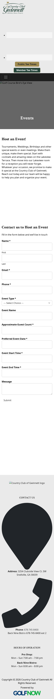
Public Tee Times (27, 64)
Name (6, 241)
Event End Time (11, 367)
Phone (6, 284)
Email (6, 270)
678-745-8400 (31, 629)
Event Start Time (12, 353)
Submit (7, 400)
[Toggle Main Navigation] (6, 77)
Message (7, 381)
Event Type (9, 298)
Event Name (9, 310)
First (4, 252)
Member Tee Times (27, 70)
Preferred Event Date (14, 338)
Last (4, 263)
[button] (49, 194)
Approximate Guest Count (18, 324)
